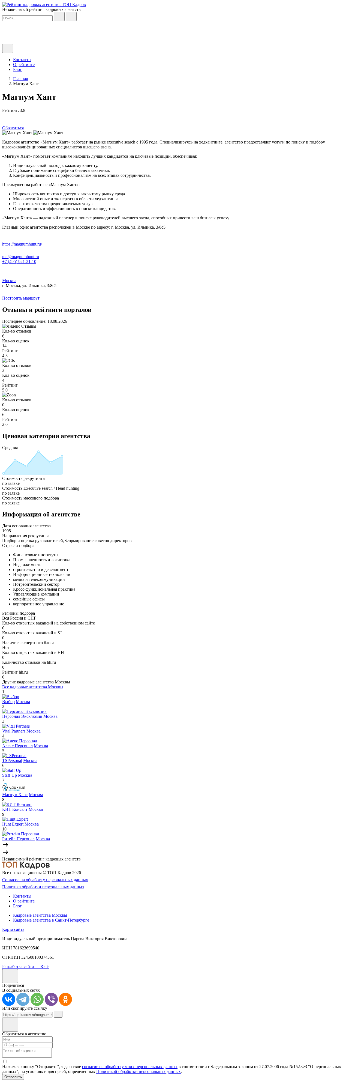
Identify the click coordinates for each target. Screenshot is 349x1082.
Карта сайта (13, 929)
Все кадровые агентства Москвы (32, 687)
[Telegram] (22, 999)
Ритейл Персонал (18, 838)
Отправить (13, 1077)
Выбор (8, 701)
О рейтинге (24, 64)
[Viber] (51, 999)
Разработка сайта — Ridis (25, 966)
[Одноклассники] (65, 999)
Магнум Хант (15, 794)
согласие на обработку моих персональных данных (129, 1066)
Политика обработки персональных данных (43, 886)
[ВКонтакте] (8, 999)
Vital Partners (13, 731)
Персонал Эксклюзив (22, 716)
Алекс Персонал (17, 745)
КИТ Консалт (15, 809)
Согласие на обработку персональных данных (45, 879)
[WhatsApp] (37, 999)
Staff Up (9, 775)
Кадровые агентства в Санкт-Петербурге (51, 920)
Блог (17, 69)
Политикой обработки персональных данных (138, 1071)
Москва (9, 280)
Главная (20, 78)
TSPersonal (12, 760)
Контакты (22, 59)
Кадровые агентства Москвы (40, 915)
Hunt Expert (12, 824)
